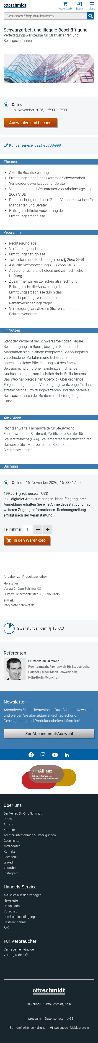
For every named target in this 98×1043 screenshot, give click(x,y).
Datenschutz (54, 1018)
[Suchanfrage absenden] (90, 15)
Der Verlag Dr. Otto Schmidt (23, 813)
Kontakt (9, 851)
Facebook (11, 857)
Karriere (9, 830)
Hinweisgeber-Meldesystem (69, 1027)
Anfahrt (9, 824)
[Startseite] (49, 993)
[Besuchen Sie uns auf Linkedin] (66, 754)
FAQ (6, 927)
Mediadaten (12, 846)
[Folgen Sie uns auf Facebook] (31, 754)
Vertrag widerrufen (17, 955)
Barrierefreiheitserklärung (28, 1027)
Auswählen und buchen (30, 122)
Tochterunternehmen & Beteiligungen (30, 835)
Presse (8, 819)
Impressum (33, 1018)
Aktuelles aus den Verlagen (22, 895)
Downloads (12, 906)
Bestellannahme (15, 922)
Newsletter (11, 900)
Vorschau (10, 911)
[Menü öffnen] (92, 4)
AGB (70, 1018)
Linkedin (9, 862)
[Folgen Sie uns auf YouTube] (54, 754)
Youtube (9, 868)
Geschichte (11, 840)
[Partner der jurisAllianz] (49, 777)
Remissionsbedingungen (21, 917)
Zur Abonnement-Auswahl (49, 733)
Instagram (11, 873)
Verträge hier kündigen (20, 949)
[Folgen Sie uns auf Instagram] (43, 754)
